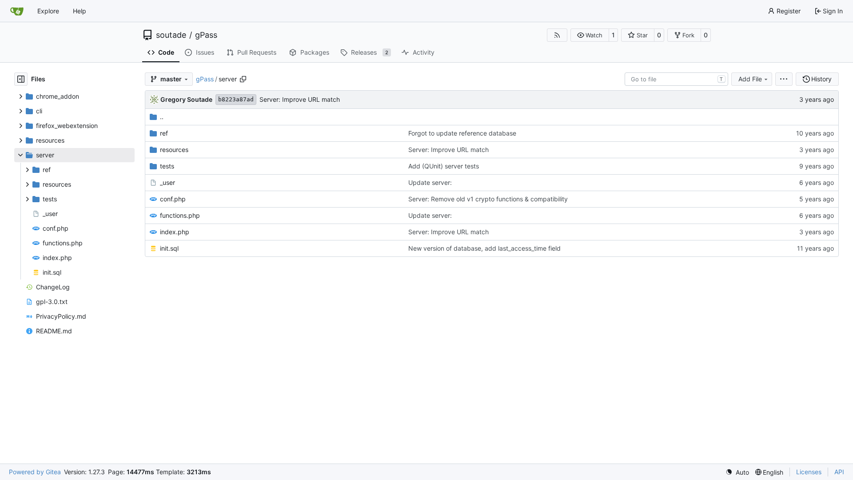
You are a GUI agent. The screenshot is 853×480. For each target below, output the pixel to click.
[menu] (784, 79)
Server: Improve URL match (299, 99)
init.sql (169, 248)
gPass (206, 35)
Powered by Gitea (35, 472)
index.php (174, 232)
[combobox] (676, 79)
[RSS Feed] (557, 35)
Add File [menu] (750, 79)
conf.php (173, 199)
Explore (48, 11)
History (821, 79)
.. (161, 116)
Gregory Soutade (186, 99)
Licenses (808, 472)
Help (79, 11)
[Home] (16, 11)
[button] (589, 35)
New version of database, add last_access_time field (484, 248)
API (839, 472)
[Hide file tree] (21, 79)
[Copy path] (243, 79)
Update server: (430, 182)
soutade (171, 35)
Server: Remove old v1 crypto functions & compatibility (488, 199)
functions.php (180, 215)
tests (167, 166)
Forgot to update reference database (462, 133)
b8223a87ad (236, 99)
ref (164, 133)
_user (167, 182)
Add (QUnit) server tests (443, 166)
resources (174, 149)
